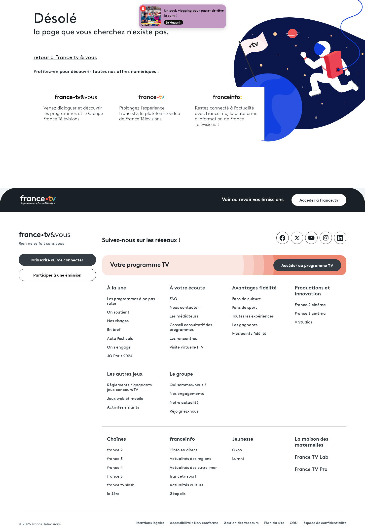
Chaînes (116, 438)
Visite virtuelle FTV (186, 348)
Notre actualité (184, 403)
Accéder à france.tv (318, 200)
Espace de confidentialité (324, 522)
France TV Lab (311, 456)
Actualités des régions (190, 459)
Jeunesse (242, 438)
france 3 (115, 459)
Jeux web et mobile (125, 399)
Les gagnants (244, 325)
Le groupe (181, 373)
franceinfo (182, 438)
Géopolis (177, 494)
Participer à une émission (57, 275)
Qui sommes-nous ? (188, 385)
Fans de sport (244, 308)
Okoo (237, 450)
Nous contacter (184, 308)
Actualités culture (187, 485)
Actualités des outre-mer (193, 468)
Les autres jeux (125, 373)
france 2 (115, 450)
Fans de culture (246, 299)
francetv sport (183, 477)
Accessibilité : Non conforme (194, 522)
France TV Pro (311, 468)
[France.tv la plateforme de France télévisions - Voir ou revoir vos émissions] (38, 200)
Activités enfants (123, 408)
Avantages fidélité (254, 287)
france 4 (115, 468)
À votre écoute (187, 287)
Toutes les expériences (253, 316)
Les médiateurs (184, 316)
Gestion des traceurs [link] (241, 522)
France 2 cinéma (310, 305)
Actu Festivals (120, 339)
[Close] (224, 5)
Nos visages (118, 321)
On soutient (118, 313)
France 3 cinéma (310, 314)
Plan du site (274, 522)
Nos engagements (187, 394)
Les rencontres (183, 339)
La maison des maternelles (311, 441)
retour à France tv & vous (65, 58)
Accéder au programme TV (307, 265)
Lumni (238, 459)
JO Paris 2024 (120, 356)
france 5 (115, 477)
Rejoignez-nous (184, 412)
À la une (116, 287)
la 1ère (113, 494)
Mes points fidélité (249, 334)
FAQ (173, 299)
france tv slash (121, 485)
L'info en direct (183, 450)
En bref (113, 330)
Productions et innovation (312, 290)
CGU (294, 522)
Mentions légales (150, 522)
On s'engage (119, 348)
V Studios (303, 322)
